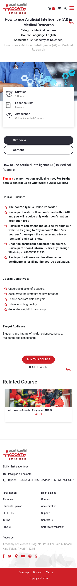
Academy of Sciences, (48, 40)
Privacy (7, 526)
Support (45, 513)
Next (72, 414)
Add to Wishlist (39, 367)
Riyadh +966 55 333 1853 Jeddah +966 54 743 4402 (41, 480)
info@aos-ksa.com (20, 474)
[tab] (38, 140)
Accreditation (48, 506)
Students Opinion (12, 506)
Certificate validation (52, 526)
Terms (6, 520)
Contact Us (47, 520)
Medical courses (45, 30)
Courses (45, 499)
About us (8, 499)
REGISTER (8, 513)
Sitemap (24, 572)
